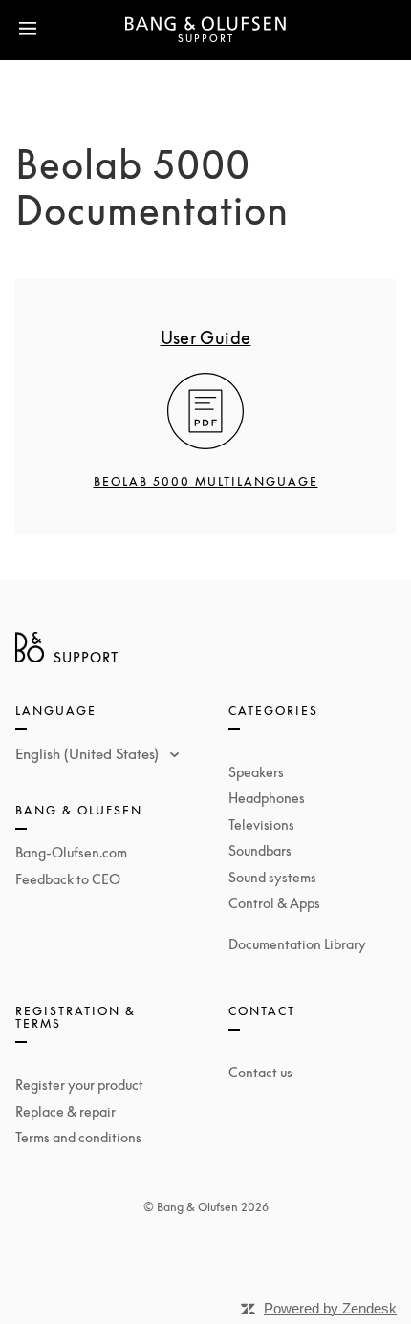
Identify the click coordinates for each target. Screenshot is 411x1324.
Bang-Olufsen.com (71, 852)
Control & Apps (274, 903)
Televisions (261, 824)
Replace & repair (65, 1111)
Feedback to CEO (67, 879)
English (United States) (88, 753)
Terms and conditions (78, 1137)
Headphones (266, 798)
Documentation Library (297, 944)
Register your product (79, 1084)
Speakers (256, 772)
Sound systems (272, 877)
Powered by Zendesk (330, 1308)
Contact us (260, 1072)
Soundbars (260, 850)
